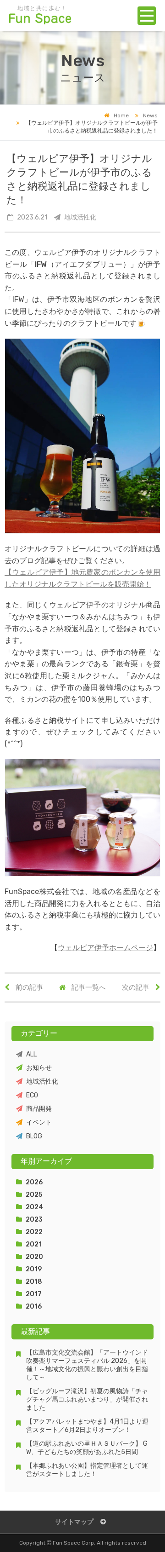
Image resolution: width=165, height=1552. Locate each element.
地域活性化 (42, 1081)
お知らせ (39, 1068)
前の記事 (28, 987)
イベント (39, 1122)
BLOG (34, 1136)
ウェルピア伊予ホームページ (105, 947)
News (150, 115)
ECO (32, 1095)
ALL (31, 1054)
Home (121, 115)
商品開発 (39, 1109)
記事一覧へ (88, 987)
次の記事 (136, 987)
